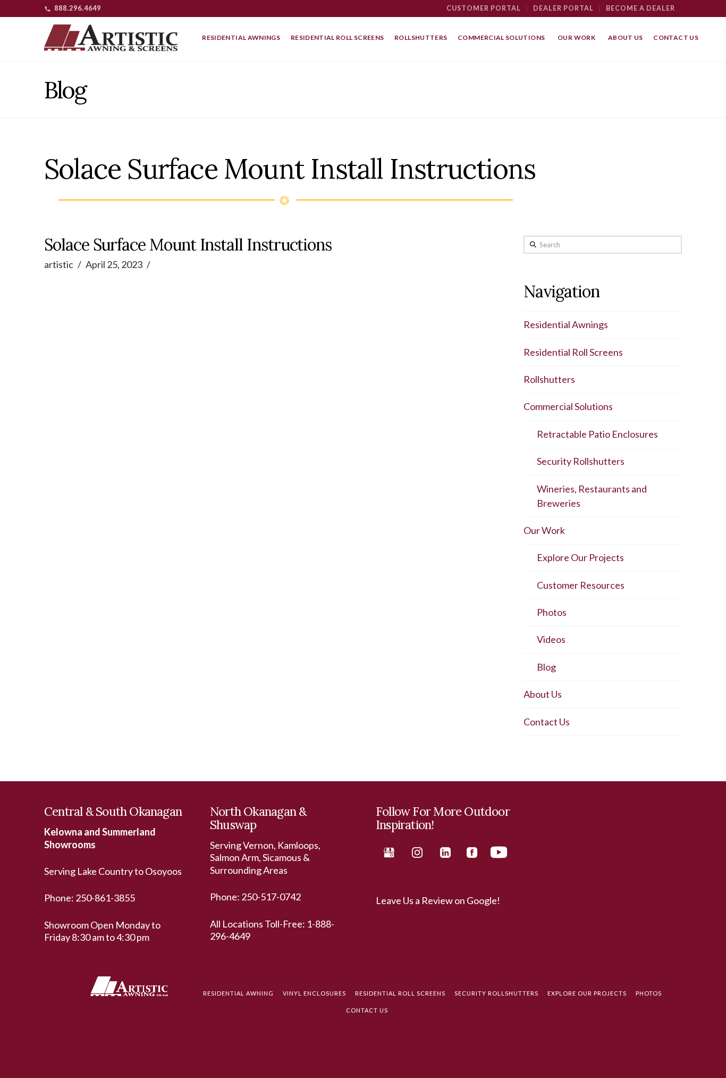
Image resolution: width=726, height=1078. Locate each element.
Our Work (544, 530)
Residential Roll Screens (573, 352)
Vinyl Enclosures (314, 993)
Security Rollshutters (580, 461)
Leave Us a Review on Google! (438, 900)
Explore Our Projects (580, 557)
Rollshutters (549, 379)
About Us (543, 694)
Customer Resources (580, 585)
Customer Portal (483, 8)
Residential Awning (238, 993)
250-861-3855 (105, 898)
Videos (551, 639)
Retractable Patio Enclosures (597, 434)
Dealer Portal (563, 8)
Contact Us (547, 722)
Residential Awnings (566, 324)
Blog (546, 667)
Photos (552, 612)
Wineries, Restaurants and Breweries (592, 496)
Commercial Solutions (568, 406)
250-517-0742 (271, 896)
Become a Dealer (640, 8)
